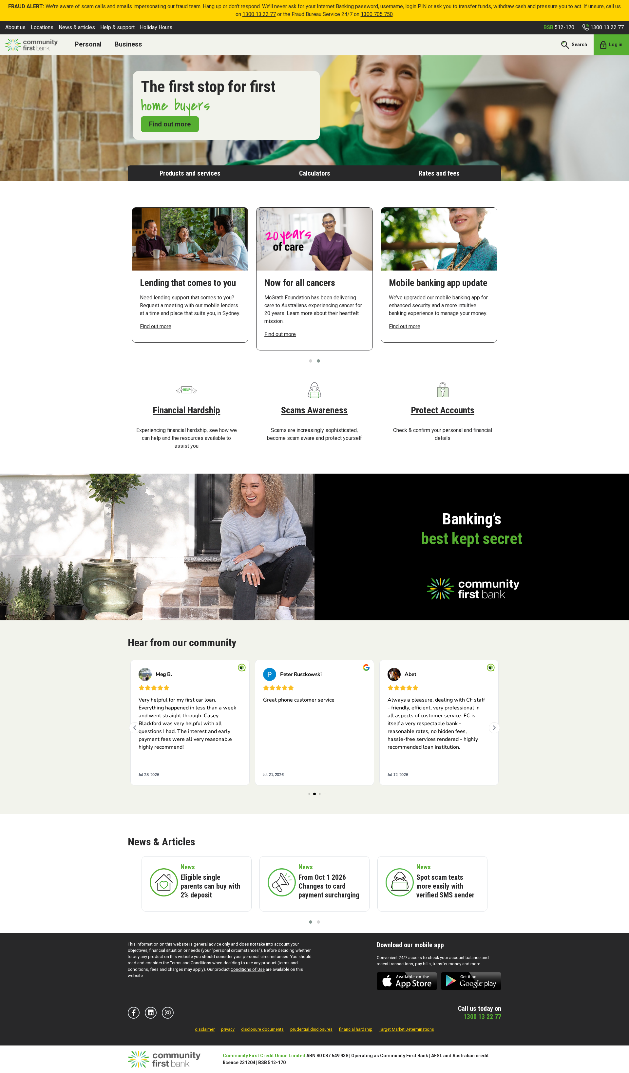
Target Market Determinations (406, 1029)
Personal (88, 44)
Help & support (117, 27)
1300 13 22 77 (259, 14)
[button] (310, 361)
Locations (42, 27)
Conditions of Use (248, 969)
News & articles (77, 27)
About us (15, 27)
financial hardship (355, 1029)
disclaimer (205, 1029)
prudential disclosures (311, 1029)
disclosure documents (262, 1029)
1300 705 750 (377, 14)
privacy (228, 1029)
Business (128, 44)
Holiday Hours (156, 27)
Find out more (170, 124)
